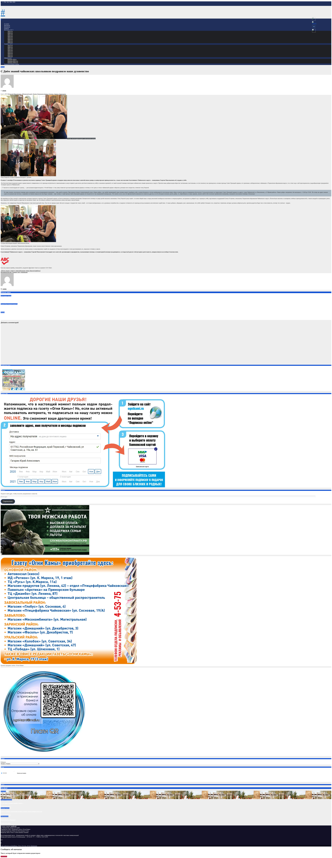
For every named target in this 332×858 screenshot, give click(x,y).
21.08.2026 (4, 798)
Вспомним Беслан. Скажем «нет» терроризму (14, 272)
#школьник (62, 94)
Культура (3, 791)
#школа (56, 94)
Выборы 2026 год (13, 62)
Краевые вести (5, 808)
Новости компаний (6, 800)
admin (4, 90)
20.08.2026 (4, 823)
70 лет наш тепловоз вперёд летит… (12, 803)
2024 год (10, 39)
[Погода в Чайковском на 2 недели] (21, 773)
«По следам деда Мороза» (9, 316)
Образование (4, 816)
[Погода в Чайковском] (14, 771)
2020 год (10, 33)
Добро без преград (6, 307)
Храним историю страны (11, 64)
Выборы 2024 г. (12, 59)
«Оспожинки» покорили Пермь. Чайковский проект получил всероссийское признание (28, 795)
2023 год (10, 37)
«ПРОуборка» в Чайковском (10, 299)
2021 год (10, 34)
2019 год (10, 31)
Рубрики (3, 762)
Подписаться (8, 501)
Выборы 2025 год (13, 61)
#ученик (51, 94)
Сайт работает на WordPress (9, 845)
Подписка (7, 27)
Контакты (7, 25)
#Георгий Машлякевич (14, 94)
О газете (6, 24)
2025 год (10, 41)
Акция (3, 67)
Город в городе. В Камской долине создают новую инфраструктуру (21, 811)
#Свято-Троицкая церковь (40, 94)
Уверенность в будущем (8, 820)
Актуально (4, 295)
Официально (8, 58)
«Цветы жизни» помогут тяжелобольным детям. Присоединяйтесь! (20, 270)
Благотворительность (11, 304)
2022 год (10, 36)
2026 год (10, 42)
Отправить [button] (4, 856)
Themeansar (33, 845)
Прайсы (6, 28)
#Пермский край (27, 94)
